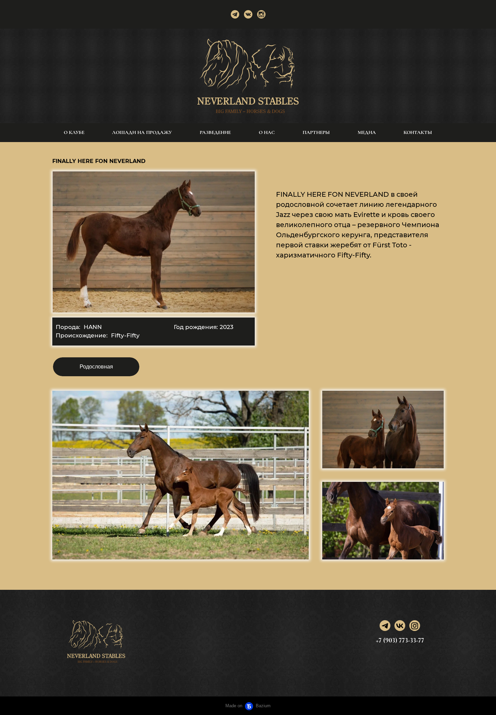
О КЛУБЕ (74, 132)
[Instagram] (261, 14)
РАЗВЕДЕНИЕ (215, 132)
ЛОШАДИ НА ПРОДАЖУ (142, 132)
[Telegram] (235, 14)
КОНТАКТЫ (418, 132)
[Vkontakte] (248, 14)
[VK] (399, 625)
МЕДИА (367, 132)
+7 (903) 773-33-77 (400, 640)
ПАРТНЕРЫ (316, 132)
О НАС (267, 132)
